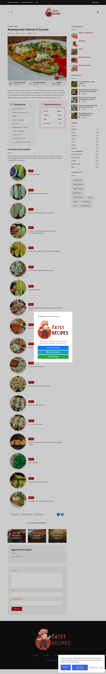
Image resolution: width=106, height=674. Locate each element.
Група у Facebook (54, 348)
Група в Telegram (54, 352)
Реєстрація (54, 357)
